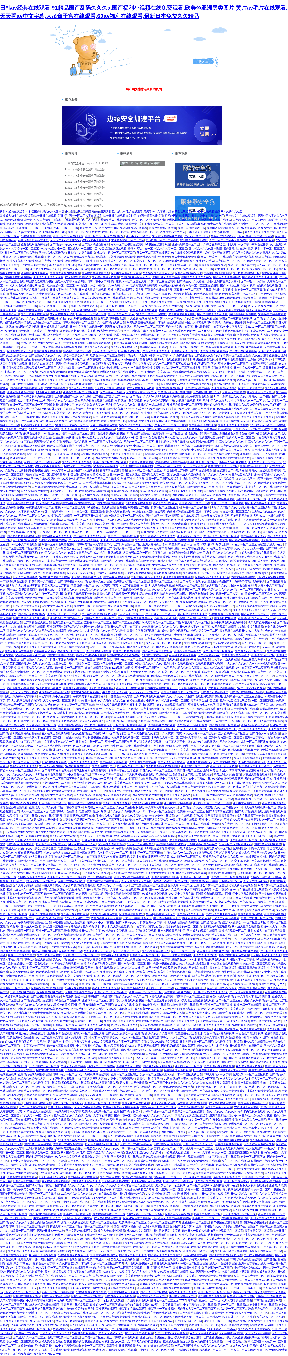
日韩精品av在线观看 (41, 363)
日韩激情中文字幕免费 (67, 979)
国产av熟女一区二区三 (255, 614)
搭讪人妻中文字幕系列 (96, 240)
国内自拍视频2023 (55, 388)
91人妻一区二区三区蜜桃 (44, 429)
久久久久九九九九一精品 (249, 548)
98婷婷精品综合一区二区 (55, 248)
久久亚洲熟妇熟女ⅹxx (60, 671)
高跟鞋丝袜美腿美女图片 (136, 277)
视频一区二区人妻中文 (241, 265)
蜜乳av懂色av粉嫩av (272, 708)
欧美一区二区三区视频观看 (139, 1062)
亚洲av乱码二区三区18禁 (215, 897)
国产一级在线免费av (112, 392)
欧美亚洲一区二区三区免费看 (108, 355)
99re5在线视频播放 (50, 815)
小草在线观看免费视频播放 (144, 367)
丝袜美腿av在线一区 (252, 454)
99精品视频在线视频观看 (243, 749)
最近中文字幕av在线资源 (70, 281)
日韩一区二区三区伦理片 (166, 507)
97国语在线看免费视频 (101, 507)
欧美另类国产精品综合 (159, 634)
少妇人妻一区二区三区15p (254, 507)
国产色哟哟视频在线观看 (89, 499)
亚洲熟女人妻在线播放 (118, 326)
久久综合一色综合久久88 (73, 355)
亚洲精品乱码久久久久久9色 (212, 577)
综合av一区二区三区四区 (250, 922)
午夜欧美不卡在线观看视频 (89, 696)
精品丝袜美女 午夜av (253, 659)
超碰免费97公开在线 (77, 380)
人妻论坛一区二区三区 (25, 248)
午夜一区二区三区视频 (260, 322)
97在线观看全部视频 (196, 306)
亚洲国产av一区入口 (194, 745)
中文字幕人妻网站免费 (104, 906)
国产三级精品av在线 (49, 955)
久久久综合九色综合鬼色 (96, 375)
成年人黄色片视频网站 (261, 622)
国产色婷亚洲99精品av (258, 778)
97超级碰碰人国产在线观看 (149, 511)
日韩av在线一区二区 (65, 1074)
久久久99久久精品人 (65, 1053)
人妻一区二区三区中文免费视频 (228, 240)
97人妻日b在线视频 (41, 856)
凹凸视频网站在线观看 (75, 1082)
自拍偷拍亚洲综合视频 (140, 700)
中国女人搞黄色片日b (198, 322)
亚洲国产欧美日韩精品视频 (193, 375)
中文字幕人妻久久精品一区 (58, 741)
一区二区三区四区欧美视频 (268, 700)
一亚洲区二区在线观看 (82, 433)
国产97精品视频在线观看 (234, 700)
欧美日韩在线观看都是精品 (119, 215)
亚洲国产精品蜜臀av (226, 1029)
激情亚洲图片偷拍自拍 (233, 433)
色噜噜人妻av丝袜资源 (186, 556)
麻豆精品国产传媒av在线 (22, 663)
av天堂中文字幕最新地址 (70, 343)
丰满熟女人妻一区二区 (165, 737)
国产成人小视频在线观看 (220, 499)
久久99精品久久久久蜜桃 (157, 301)
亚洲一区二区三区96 (268, 869)
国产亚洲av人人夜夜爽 (135, 523)
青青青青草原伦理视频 (106, 1049)
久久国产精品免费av (194, 786)
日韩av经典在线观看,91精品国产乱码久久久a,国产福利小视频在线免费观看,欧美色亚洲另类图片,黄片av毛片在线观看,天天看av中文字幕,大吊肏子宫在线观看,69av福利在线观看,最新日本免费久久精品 (121, 211)
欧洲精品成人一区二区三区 (40, 367)
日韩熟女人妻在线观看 (75, 269)
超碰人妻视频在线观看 (221, 334)
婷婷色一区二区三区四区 (91, 610)
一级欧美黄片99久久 (57, 310)
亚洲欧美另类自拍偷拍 (191, 906)
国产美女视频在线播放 (74, 914)
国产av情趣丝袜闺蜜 (232, 285)
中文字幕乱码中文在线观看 (55, 696)
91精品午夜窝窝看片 (224, 478)
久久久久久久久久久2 (178, 823)
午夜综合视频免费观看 (69, 347)
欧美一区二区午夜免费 (18, 1049)
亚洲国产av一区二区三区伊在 (158, 334)
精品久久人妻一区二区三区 (170, 248)
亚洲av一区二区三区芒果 (148, 938)
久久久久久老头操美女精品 (181, 938)
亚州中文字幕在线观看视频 (29, 638)
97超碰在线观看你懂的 (169, 774)
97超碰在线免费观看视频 (155, 556)
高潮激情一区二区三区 (20, 1062)
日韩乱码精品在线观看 (122, 256)
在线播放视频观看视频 (111, 433)
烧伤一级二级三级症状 (93, 1053)
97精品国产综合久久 (19, 819)
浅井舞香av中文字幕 (172, 232)
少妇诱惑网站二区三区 (20, 918)
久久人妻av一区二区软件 (201, 733)
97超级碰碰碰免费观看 (184, 412)
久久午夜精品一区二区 (264, 1000)
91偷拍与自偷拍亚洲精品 (66, 1004)
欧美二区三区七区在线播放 (84, 232)
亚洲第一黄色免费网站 (49, 975)
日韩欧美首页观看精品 (33, 265)
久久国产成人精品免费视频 (187, 474)
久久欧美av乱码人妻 (209, 1021)
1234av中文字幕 (122, 482)
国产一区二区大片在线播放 (58, 643)
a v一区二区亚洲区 (194, 466)
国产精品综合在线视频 (145, 593)
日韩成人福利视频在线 (271, 577)
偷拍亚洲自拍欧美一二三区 (201, 433)
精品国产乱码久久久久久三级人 (251, 252)
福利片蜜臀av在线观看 (154, 532)
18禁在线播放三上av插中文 (210, 721)
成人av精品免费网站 (51, 766)
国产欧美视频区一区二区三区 (148, 885)
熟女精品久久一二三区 (130, 766)
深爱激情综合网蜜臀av (214, 984)
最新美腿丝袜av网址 (183, 959)
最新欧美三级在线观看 (96, 412)
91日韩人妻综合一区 (154, 655)
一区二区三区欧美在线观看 (214, 684)
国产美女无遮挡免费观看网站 (123, 893)
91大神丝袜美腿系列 (109, 330)
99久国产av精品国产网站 (195, 417)
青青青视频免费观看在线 (79, 815)
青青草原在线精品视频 (212, 265)
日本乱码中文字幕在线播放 (171, 441)
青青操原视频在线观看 (47, 351)
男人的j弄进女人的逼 (115, 692)
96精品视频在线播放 (222, 380)
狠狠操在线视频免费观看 (234, 955)
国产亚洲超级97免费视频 (84, 560)
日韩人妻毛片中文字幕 (231, 310)
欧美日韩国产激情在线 (106, 569)
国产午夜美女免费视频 (212, 532)
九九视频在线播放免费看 (26, 700)
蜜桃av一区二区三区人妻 (131, 281)
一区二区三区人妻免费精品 (105, 441)
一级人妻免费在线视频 (183, 819)
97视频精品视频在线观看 (262, 285)
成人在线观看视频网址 (192, 223)
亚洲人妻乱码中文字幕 (260, 910)
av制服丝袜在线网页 (54, 433)
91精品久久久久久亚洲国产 (126, 454)
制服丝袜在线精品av (67, 873)
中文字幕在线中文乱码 (163, 552)
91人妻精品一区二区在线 (221, 634)
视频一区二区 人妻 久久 (122, 610)
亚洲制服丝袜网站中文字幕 (249, 848)
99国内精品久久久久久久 (19, 318)
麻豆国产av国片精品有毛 (105, 601)
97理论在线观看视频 (98, 651)
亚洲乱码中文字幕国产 (154, 412)
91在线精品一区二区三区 (52, 532)
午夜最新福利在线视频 (95, 873)
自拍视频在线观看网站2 (18, 753)
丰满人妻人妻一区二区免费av (126, 515)
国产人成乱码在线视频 (229, 864)
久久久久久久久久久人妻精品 (121, 708)
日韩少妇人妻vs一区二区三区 (207, 482)
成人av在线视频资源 (62, 314)
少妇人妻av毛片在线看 (225, 918)
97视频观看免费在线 (268, 959)
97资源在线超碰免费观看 (160, 848)
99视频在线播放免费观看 (30, 655)
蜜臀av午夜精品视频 (104, 380)
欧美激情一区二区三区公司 (127, 634)
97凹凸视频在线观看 (261, 240)
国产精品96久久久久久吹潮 (185, 491)
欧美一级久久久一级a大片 (113, 885)
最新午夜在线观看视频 (217, 273)
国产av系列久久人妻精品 (212, 560)
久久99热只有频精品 (90, 947)
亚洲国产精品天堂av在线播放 (164, 979)
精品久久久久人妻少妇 (177, 795)
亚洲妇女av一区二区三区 (241, 482)
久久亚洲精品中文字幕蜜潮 (136, 466)
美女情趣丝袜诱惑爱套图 (217, 758)
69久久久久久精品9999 (14, 564)
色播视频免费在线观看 (20, 392)
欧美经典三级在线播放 (140, 322)
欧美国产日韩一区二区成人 (224, 786)
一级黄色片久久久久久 (18, 380)
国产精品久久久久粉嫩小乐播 (195, 281)
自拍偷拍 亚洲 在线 (166, 618)
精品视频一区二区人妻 (135, 417)
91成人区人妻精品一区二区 (72, 425)
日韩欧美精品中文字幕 (204, 881)
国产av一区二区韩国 (269, 671)
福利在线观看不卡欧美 (81, 593)
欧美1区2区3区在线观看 (178, 540)
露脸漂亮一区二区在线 (259, 486)
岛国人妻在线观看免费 (134, 745)
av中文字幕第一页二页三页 (252, 667)
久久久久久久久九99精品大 (130, 967)
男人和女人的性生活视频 (117, 926)
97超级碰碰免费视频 (171, 285)
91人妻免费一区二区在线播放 (190, 832)
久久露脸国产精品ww (54, 560)
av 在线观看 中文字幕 (86, 293)
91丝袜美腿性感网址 (123, 717)
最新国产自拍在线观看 (126, 651)
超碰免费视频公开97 (19, 351)
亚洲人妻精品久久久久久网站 (70, 786)
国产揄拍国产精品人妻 (267, 782)
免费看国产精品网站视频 (76, 934)
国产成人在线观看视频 (243, 351)
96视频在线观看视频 (199, 384)
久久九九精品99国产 (223, 388)
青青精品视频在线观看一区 (113, 593)
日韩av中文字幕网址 (80, 1062)
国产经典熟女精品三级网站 (217, 922)
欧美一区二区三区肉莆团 (59, 893)
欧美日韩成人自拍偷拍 (63, 811)
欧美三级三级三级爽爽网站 (55, 338)
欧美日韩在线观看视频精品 (50, 215)
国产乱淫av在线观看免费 (178, 663)
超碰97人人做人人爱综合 (152, 717)
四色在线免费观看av (66, 963)
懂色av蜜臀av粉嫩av (197, 647)
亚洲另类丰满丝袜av (101, 688)
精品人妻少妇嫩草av (90, 265)
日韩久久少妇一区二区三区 (156, 770)
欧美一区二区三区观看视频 (169, 330)
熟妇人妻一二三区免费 (127, 548)
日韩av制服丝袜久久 (94, 840)
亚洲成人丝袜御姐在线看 (110, 388)
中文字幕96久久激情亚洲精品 (167, 753)
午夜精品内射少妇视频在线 (233, 458)
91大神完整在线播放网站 (96, 638)
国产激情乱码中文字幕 (179, 326)
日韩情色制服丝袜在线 (203, 901)
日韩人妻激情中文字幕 (63, 289)
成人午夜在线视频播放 (145, 338)
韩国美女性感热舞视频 (95, 626)
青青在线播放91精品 (261, 745)
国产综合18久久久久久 (113, 486)
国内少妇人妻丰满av (77, 1037)
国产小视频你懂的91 (153, 708)
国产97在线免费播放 (43, 478)
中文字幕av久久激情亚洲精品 (175, 355)
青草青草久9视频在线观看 (82, 486)
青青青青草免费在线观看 (65, 273)
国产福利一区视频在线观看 (117, 560)
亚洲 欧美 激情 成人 (215, 770)
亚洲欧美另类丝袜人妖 (20, 503)
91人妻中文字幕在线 (270, 721)
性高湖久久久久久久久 (230, 441)
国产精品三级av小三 (134, 585)
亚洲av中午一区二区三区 (254, 223)
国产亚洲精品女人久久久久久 (157, 536)
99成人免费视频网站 (104, 1041)
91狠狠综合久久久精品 (32, 877)
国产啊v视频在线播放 (52, 889)
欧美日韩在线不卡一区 (34, 910)
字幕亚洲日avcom (248, 334)
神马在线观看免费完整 (116, 795)
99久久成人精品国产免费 (132, 519)
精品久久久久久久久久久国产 (245, 943)
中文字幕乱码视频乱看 (113, 762)
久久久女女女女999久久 (160, 873)
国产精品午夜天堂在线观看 (88, 408)
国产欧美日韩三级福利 (220, 569)
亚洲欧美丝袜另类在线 (37, 437)
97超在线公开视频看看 (168, 306)
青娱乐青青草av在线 (247, 301)
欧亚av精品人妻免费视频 (84, 712)
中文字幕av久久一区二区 (246, 400)
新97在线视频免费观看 (169, 396)
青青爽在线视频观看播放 (189, 634)
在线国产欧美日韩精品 (153, 347)
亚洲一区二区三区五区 (149, 265)
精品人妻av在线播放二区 (73, 906)
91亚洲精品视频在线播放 (125, 527)
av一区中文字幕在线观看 (25, 544)
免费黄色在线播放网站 (60, 717)
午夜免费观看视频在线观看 (34, 922)
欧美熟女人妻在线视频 (215, 515)
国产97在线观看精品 (163, 906)
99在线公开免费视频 (205, 852)
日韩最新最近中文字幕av (209, 326)
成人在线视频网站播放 (134, 889)
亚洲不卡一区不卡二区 (80, 573)
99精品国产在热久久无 (131, 429)
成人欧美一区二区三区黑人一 (152, 1008)
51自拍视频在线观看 (138, 503)
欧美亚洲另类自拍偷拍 (233, 371)
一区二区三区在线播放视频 (185, 717)
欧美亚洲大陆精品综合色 (216, 610)
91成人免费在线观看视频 (121, 499)
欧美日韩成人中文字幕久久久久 (171, 318)
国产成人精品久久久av (143, 486)
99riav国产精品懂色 (114, 733)
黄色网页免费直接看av (34, 273)
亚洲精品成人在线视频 (109, 815)
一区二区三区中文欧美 (162, 1082)
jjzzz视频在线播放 (122, 667)
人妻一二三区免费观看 (188, 1074)
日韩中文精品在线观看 (160, 429)
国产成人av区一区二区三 (250, 651)
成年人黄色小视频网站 (175, 630)
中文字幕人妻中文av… (240, 326)
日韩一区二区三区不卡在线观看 (181, 671)
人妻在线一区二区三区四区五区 (228, 745)
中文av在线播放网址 (155, 840)
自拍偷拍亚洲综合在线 (235, 1062)
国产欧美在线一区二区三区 (58, 285)
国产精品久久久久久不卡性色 (27, 729)
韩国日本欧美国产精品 (13, 429)
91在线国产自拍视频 (67, 1000)
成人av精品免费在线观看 (219, 667)
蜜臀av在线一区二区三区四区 (228, 306)
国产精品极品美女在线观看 (252, 606)
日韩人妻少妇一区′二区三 (113, 310)
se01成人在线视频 (126, 1004)
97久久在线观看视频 (245, 897)
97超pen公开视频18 (147, 1058)
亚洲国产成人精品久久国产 (23, 643)
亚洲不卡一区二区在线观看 (98, 1000)
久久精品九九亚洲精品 (53, 663)
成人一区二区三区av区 (34, 811)
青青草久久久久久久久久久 (257, 417)
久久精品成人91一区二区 (211, 1058)
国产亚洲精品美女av (119, 445)
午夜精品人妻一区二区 (40, 507)
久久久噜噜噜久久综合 (111, 700)
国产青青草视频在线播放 (57, 770)
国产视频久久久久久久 (42, 355)
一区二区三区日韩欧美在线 (90, 515)
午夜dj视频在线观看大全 (160, 914)
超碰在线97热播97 (225, 618)
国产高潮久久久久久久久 (48, 380)
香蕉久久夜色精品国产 (98, 548)
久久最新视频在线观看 (228, 1041)
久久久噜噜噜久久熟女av (266, 297)
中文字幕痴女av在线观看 (256, 906)
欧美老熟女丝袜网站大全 (94, 491)
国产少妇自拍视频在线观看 (270, 1008)
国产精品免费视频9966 (64, 836)
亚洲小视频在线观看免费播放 (126, 289)
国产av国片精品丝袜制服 (157, 651)
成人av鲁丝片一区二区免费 (63, 334)
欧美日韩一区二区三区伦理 (95, 984)
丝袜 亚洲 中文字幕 (35, 412)
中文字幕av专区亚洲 (59, 869)
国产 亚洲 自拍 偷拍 (112, 306)
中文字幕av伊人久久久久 (57, 536)
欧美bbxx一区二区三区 (223, 601)
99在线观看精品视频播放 (147, 795)
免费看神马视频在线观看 (195, 659)
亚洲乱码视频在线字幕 (45, 601)
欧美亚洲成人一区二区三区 (116, 260)
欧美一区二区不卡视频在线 (90, 864)
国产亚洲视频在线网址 (137, 330)
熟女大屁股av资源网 (87, 671)
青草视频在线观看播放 (251, 1082)
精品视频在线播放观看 (112, 248)
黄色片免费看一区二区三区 (127, 240)
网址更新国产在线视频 (244, 515)
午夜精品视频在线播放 (55, 943)
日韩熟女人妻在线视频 (81, 252)
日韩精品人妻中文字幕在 (125, 626)
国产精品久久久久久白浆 (77, 462)
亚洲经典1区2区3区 (263, 655)
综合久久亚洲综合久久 (247, 758)
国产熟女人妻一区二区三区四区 (154, 790)
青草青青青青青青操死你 (220, 815)
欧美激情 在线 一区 (180, 544)
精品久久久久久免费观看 (94, 1025)
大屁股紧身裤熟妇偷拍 (197, 643)
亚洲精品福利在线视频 (140, 943)
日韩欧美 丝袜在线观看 (255, 1053)
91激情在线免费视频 (22, 992)
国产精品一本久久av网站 (65, 244)
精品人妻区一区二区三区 (41, 881)
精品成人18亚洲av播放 (141, 355)
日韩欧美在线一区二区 (147, 260)
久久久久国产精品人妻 (96, 979)
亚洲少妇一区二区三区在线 (115, 938)
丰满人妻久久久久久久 (156, 351)
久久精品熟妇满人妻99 (90, 404)
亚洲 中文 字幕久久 (211, 819)
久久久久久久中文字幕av (41, 675)
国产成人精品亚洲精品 (148, 540)
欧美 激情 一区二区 (38, 474)
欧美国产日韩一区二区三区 (257, 918)
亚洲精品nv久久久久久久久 (160, 223)
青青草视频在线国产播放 (217, 367)
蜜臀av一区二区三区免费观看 (168, 523)
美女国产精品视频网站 (246, 256)
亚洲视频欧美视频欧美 (142, 971)
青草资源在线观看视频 (187, 638)
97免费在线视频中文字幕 (106, 918)
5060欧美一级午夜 (11, 462)
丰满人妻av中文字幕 (73, 1066)
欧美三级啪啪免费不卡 (191, 228)
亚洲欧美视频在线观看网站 (23, 260)
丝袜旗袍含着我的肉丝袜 (15, 519)
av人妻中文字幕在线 (181, 893)
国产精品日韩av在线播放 (267, 449)
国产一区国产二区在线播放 (102, 478)
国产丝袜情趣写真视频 (96, 482)
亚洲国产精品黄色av (232, 421)
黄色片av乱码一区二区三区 (125, 864)
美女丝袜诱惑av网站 (30, 310)
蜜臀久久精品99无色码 (247, 404)
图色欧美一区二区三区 (192, 454)
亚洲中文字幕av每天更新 (126, 273)
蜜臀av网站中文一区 (140, 248)
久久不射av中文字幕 (121, 790)
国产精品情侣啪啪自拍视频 (246, 692)
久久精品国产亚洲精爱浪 (76, 1012)
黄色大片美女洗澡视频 (89, 1086)
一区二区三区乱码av (27, 770)
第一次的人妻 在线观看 (30, 421)
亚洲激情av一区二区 (102, 519)
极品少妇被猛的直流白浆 (269, 795)
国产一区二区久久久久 (32, 515)
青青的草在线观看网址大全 (162, 729)
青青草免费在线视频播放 (222, 223)
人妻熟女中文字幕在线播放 (214, 219)
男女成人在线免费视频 (249, 1066)
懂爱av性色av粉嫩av (259, 310)
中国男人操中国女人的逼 (223, 454)
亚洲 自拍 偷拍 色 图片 (94, 474)
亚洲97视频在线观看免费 (135, 564)
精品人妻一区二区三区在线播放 (181, 367)
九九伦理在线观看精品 (214, 351)
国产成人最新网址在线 (218, 404)
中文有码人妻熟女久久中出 (161, 807)
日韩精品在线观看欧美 (257, 1041)
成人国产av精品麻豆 (91, 721)
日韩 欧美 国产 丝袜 (84, 700)
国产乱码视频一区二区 (147, 293)
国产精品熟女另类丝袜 (245, 474)
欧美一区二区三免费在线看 (151, 606)
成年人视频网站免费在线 (139, 774)
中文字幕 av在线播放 (116, 577)
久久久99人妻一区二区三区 (265, 462)
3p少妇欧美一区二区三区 (252, 873)
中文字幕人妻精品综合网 (128, 638)
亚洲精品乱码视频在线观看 (47, 988)
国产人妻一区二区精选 (78, 466)
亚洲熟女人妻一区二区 (185, 351)
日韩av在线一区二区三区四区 (255, 236)
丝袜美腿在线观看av (16, 523)
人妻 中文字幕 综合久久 (137, 918)
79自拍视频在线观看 (250, 626)
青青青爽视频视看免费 (89, 597)
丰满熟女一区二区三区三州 (87, 511)
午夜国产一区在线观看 (139, 306)
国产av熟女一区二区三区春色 (62, 495)
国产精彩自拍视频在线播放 (127, 873)
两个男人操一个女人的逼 (93, 527)
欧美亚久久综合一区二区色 (159, 864)
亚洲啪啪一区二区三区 (105, 564)
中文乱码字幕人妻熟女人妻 (106, 363)
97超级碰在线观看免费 (225, 963)
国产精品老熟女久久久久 (260, 503)
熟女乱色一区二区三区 (260, 392)
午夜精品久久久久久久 (23, 766)
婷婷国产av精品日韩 (100, 996)
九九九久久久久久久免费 (260, 232)
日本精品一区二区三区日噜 (145, 852)
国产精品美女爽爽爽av (192, 334)
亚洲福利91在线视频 (59, 1033)
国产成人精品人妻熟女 (191, 1037)
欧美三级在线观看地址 (71, 848)
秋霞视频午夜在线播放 (217, 527)
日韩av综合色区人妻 (256, 704)
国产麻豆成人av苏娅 (30, 634)
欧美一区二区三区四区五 (22, 552)
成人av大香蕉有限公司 (18, 1041)
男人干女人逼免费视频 (225, 659)
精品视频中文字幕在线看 (22, 815)
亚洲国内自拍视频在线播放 (262, 343)
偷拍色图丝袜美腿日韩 (149, 823)
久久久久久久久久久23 (14, 979)
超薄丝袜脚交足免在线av (119, 265)
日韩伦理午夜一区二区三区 (196, 1041)
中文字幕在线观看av (115, 869)
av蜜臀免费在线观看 (161, 996)
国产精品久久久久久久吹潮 (249, 219)
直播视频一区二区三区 (98, 622)
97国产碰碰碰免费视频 (53, 540)
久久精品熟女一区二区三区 (172, 700)
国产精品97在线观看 (248, 569)
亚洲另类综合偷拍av (260, 359)
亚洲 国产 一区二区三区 (90, 445)
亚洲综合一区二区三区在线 (29, 708)
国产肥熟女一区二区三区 (262, 260)
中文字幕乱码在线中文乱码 (78, 503)
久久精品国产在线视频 (153, 860)
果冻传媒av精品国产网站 (109, 1029)
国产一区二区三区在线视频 (232, 1000)
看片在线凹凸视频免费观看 (37, 343)
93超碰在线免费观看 (260, 523)
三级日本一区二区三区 (188, 289)
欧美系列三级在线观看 (129, 688)
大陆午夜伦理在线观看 (217, 252)
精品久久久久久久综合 (105, 988)
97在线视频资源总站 (244, 1025)
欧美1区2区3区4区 (54, 232)
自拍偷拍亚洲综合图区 (197, 478)
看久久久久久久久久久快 (235, 449)
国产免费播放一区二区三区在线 (72, 569)
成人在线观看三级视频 (206, 823)
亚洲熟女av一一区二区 (262, 371)
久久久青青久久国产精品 (255, 396)
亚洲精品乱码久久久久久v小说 (62, 482)
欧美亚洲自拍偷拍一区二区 (20, 306)
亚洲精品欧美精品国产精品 (133, 507)
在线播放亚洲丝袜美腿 (247, 412)
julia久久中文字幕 (222, 647)
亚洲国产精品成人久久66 (41, 1016)
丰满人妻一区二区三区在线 (170, 425)
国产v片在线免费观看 (78, 417)
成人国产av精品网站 (96, 347)
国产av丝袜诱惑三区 (165, 1049)
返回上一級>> (78, 48)
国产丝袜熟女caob (209, 655)
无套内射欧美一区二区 (87, 338)
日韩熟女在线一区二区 (89, 741)
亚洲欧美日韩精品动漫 (111, 318)
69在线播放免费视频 (27, 610)
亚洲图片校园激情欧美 (230, 486)
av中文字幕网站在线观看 (196, 889)
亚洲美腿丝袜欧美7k (236, 597)
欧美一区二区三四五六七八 (249, 527)
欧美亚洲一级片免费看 (223, 766)
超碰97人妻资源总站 (250, 388)
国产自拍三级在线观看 (98, 725)
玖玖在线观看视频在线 (165, 569)
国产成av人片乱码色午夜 (219, 606)
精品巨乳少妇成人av (120, 1045)
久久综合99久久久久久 (158, 589)
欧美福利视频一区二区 (144, 232)
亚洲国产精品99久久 (263, 852)
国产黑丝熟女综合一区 (13, 355)
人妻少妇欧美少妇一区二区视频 (77, 367)
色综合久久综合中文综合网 (195, 618)
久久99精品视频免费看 (82, 318)
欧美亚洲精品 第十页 (212, 437)
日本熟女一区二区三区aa (33, 721)
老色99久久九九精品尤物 (83, 630)
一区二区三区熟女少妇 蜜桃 (117, 819)
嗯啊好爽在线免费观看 (186, 515)
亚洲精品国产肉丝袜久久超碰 (73, 396)
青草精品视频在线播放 (34, 289)
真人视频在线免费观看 (142, 930)
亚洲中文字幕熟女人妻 (246, 803)
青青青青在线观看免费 (113, 470)
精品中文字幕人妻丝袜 (181, 560)
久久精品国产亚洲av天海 (158, 273)
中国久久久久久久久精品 (196, 277)
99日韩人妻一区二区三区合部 (221, 536)
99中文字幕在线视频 (243, 577)
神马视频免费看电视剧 (203, 359)
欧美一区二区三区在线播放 (202, 285)
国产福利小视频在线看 (108, 1062)
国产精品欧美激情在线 (50, 1070)
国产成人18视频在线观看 (202, 930)
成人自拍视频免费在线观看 (162, 766)
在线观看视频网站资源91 (33, 240)
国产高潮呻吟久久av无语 (212, 314)
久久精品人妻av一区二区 (264, 445)
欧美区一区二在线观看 (189, 585)
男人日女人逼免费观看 (133, 1082)
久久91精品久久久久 (217, 585)
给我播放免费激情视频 (100, 799)
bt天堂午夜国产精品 (80, 552)
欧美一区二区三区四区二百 (109, 449)
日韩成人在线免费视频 (37, 959)
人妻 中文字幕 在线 (30, 232)
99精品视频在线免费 (48, 774)
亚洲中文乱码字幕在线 (177, 803)
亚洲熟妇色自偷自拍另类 (182, 219)
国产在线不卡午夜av (158, 515)
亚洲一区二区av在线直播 (68, 236)
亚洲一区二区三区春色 (58, 256)
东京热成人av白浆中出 (30, 1021)
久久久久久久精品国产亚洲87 (251, 610)
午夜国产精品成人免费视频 (123, 655)
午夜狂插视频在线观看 (218, 429)
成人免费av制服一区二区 (262, 832)
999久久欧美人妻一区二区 (181, 265)
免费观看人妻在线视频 (226, 417)
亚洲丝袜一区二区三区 (194, 766)
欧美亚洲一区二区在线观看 (142, 1029)
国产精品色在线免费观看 (241, 215)
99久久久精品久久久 (224, 507)
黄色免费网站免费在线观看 (144, 449)
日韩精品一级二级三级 (89, 223)
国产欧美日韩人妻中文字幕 (23, 408)
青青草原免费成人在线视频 (90, 256)
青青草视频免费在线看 (18, 651)
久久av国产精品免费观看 (110, 322)
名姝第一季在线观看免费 (123, 770)
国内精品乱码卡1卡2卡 (114, 1070)
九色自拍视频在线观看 (167, 573)
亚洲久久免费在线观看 (196, 934)
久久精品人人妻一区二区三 (63, 614)
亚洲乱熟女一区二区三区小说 (81, 955)
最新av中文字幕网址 (56, 470)
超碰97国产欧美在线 (247, 647)
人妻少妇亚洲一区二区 (194, 729)
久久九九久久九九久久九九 (55, 297)
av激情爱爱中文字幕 (120, 696)
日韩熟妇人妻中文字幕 (233, 1070)
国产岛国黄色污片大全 (155, 951)
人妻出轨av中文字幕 (197, 388)
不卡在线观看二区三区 (174, 297)
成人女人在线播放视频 (215, 671)
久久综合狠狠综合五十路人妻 (218, 244)
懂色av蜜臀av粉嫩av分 (196, 918)
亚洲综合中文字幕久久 (187, 651)
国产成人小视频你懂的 (61, 445)
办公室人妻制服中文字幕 (221, 914)
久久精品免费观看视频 (252, 384)
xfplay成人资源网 (265, 663)
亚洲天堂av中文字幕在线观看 (132, 877)
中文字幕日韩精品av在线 (91, 1045)
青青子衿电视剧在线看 (212, 827)
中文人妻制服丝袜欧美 (171, 762)
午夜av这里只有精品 (223, 236)
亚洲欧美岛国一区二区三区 (16, 704)
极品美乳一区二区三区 (76, 351)
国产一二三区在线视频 (127, 622)
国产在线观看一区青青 (168, 466)
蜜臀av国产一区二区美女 (19, 417)
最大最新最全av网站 (48, 503)
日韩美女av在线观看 (146, 482)
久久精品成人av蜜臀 (243, 671)
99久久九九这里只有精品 (25, 585)
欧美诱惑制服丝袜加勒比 (94, 811)
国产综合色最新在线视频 (270, 947)
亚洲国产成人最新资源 (84, 470)
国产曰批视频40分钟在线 (121, 721)
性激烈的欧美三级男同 (216, 926)
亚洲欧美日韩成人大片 (162, 1037)
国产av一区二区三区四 (76, 745)
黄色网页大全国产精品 (55, 585)
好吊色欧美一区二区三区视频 (80, 392)
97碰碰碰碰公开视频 (16, 330)
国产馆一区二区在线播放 (125, 474)
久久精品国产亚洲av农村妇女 (85, 832)
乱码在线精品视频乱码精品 (23, 223)
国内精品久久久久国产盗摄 (205, 248)
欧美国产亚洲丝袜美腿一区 (223, 228)
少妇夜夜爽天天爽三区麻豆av (105, 359)
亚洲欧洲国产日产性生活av (66, 618)
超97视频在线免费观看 (233, 359)
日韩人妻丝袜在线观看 (162, 281)
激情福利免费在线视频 (208, 597)
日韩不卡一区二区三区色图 (92, 717)
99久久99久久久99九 (274, 975)
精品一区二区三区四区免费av (171, 363)
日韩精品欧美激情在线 (61, 655)
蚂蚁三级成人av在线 (171, 310)
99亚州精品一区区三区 (204, 1078)
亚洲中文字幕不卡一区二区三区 (180, 692)
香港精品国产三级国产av (155, 832)
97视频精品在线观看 (59, 515)
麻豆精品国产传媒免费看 (253, 491)
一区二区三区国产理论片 (123, 860)
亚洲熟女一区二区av (65, 1025)
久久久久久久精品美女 (140, 844)
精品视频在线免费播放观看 (58, 223)
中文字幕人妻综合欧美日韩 (95, 959)
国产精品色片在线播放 (31, 614)
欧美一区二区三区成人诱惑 (37, 347)
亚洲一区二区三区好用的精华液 (262, 1049)
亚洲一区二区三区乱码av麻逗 (108, 647)
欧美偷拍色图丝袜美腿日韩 (174, 392)
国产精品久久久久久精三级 (89, 536)
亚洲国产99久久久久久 (156, 527)
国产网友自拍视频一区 (183, 532)
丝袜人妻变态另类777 (191, 519)
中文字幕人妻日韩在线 (114, 955)
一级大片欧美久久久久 (188, 301)
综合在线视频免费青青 (153, 491)
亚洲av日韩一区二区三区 (233, 363)
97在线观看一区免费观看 (36, 236)
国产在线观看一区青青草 (224, 725)
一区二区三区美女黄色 (21, 938)
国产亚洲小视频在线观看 (219, 1066)
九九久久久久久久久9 (240, 663)
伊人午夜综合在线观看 (65, 454)
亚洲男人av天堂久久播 (162, 519)
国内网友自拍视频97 (243, 585)
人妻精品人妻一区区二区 (141, 392)
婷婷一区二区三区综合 (258, 593)
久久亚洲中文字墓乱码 (89, 893)
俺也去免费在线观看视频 (111, 704)
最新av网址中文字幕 (106, 889)
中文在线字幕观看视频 (205, 449)
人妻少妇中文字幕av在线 (195, 778)
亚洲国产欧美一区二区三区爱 (185, 404)
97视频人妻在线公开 (134, 753)
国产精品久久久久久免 (50, 417)
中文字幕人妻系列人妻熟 (91, 1078)
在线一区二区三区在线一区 (26, 404)
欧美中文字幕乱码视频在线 (143, 630)
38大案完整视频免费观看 (167, 236)
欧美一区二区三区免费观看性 (164, 478)
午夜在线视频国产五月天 (154, 856)
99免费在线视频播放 (105, 466)
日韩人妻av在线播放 (25, 577)
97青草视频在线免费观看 (256, 228)
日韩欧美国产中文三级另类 (266, 597)
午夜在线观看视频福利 (124, 856)
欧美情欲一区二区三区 (53, 803)
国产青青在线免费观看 (37, 622)
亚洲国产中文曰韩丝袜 (118, 597)
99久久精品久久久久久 (82, 844)
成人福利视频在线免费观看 (183, 922)
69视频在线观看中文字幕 (170, 462)
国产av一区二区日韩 (196, 236)
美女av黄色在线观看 (161, 815)
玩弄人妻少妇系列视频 (26, 885)
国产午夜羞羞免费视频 (106, 417)
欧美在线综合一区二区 (173, 482)
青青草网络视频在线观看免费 (186, 860)
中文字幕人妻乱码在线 (220, 1037)
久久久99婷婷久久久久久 (218, 301)
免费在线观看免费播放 (34, 244)
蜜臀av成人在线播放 (33, 445)
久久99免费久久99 (117, 285)
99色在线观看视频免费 (118, 297)
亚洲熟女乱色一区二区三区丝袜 (212, 803)
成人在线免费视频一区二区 (69, 359)
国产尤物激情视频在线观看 (246, 992)
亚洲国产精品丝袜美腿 (94, 454)
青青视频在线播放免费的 (83, 371)
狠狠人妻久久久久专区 (62, 265)
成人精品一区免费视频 (271, 560)
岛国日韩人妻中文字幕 (166, 277)
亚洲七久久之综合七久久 (45, 269)
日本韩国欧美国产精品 (171, 930)
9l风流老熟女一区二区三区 (158, 622)
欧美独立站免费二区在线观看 (261, 786)
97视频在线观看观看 (157, 244)
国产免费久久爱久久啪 (208, 355)
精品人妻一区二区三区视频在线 (231, 375)
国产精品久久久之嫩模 (220, 519)
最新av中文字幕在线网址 (189, 548)
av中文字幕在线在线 (166, 601)
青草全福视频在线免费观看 (90, 770)
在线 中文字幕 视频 (183, 749)
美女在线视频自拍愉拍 (254, 856)
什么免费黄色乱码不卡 (71, 478)
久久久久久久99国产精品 (65, 840)
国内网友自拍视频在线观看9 (75, 1029)
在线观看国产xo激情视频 (232, 470)
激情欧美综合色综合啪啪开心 (30, 618)
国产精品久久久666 (206, 371)
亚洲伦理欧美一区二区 (185, 244)
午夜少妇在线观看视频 (55, 260)
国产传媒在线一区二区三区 (199, 573)
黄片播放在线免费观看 (128, 400)
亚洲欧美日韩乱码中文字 (59, 404)
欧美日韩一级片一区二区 (92, 790)
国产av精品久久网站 (81, 388)
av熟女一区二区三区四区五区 (42, 462)
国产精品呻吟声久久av (206, 392)
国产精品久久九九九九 (216, 400)
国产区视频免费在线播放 (46, 996)
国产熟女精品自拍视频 (95, 244)
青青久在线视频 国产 (149, 1078)
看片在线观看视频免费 (202, 712)
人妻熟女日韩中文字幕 (145, 384)
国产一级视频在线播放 (34, 314)
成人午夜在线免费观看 (105, 277)
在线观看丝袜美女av (126, 836)
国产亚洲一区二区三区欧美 (216, 1004)
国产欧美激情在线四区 (202, 425)
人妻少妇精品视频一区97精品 (81, 819)
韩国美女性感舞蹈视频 (194, 240)
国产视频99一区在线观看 (97, 334)
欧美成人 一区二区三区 (14, 269)
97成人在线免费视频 (154, 893)
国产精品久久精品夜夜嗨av (268, 458)
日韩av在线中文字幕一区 (75, 523)
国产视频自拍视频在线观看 (130, 228)
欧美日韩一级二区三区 (188, 770)
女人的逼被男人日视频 (116, 338)
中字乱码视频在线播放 (21, 532)
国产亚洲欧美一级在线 (18, 322)
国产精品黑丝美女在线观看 (37, 1000)
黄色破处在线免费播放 (50, 992)
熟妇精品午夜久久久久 (124, 1025)
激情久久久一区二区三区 (251, 499)
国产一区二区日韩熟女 (201, 330)
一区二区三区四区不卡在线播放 (69, 778)
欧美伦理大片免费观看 (144, 285)
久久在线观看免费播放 (266, 355)
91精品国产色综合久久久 (146, 577)
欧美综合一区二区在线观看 (107, 269)
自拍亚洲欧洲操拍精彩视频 (26, 1008)
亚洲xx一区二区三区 (91, 556)
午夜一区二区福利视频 (196, 507)
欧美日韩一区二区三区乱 (91, 314)
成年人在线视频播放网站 (25, 285)
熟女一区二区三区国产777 (250, 589)
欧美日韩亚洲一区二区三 (202, 462)
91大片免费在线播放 (271, 515)
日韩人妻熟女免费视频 (63, 659)
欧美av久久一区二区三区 (108, 1012)
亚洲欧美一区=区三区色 (194, 877)
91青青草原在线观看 (141, 462)
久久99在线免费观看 (155, 758)
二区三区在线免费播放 (245, 938)
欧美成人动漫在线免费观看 (16, 215)
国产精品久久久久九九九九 (63, 860)
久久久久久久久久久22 (35, 758)
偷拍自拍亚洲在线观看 (31, 626)
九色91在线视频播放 (102, 429)
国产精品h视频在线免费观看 (99, 614)
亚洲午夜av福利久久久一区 (81, 1070)
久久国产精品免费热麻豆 (203, 421)
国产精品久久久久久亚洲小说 (260, 277)
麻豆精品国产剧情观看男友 (63, 729)
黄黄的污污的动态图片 (254, 725)
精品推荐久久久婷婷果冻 (234, 852)
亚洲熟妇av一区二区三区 (168, 433)
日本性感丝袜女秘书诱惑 (163, 343)
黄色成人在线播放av (199, 762)
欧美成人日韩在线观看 (29, 823)
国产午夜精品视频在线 (24, 803)
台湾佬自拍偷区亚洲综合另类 (242, 975)
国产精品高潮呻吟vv (57, 511)
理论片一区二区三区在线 (184, 347)
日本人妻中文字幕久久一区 (207, 215)
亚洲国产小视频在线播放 (170, 943)
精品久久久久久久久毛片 (225, 552)
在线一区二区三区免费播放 (215, 412)
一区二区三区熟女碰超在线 (262, 741)
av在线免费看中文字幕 (182, 655)
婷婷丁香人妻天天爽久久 (250, 519)
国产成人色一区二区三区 (231, 260)
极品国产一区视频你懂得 (123, 536)
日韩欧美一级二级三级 (42, 581)
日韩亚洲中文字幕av (152, 922)
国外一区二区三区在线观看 (227, 503)
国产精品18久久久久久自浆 (32, 1004)
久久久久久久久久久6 (191, 1082)
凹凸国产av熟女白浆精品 (151, 560)
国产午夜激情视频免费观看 (216, 347)
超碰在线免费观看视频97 (195, 1053)
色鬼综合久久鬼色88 (264, 511)
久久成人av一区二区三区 (144, 692)
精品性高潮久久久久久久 (22, 593)
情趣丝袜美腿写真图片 (243, 314)
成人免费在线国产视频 (128, 758)
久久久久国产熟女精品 (23, 692)
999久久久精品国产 (77, 918)
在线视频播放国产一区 (223, 729)
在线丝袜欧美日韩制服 (66, 437)
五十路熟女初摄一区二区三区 (54, 293)
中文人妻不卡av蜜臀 (77, 564)
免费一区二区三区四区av (218, 651)
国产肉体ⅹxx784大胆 (232, 741)
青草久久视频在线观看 (223, 967)
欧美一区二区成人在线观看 (110, 462)
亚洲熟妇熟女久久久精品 (143, 421)
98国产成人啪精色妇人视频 (21, 297)
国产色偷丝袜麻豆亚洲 (162, 967)
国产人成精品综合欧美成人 (212, 708)
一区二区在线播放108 (39, 963)
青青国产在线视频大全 (253, 466)
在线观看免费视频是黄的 (171, 844)
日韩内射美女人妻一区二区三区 (104, 618)
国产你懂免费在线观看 (244, 708)
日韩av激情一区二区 (104, 351)
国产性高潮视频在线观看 (189, 799)
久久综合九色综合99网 (29, 795)
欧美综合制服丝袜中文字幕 (79, 330)
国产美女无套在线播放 (227, 277)
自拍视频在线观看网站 (18, 277)
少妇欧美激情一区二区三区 (246, 840)
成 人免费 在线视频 (138, 318)
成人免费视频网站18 (77, 277)
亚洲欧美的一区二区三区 (68, 622)
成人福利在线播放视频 (107, 552)
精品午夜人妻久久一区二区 (192, 622)
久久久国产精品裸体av (228, 807)
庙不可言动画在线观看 (212, 869)
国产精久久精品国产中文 (174, 458)
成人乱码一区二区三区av (186, 856)
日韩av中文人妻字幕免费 (157, 548)
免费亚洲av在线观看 (202, 441)
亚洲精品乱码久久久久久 (19, 975)
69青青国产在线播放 (261, 1070)
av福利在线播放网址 (22, 384)
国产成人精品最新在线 (249, 811)
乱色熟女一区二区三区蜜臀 (34, 749)
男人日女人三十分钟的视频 (96, 836)
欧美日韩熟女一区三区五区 (65, 412)
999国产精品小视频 (27, 326)
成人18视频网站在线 (131, 778)
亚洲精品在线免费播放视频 (34, 1074)
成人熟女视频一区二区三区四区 (116, 252)
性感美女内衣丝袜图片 (48, 753)
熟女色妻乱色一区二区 (259, 330)
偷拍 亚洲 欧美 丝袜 (202, 260)
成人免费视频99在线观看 (257, 552)
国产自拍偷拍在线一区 (246, 273)
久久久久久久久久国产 (180, 696)
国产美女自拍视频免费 (185, 680)
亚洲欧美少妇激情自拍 (84, 260)
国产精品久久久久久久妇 (120, 404)
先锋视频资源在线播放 (162, 228)
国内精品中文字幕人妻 (138, 363)
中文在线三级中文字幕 (156, 959)
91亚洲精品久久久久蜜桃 (67, 301)
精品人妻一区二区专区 (262, 1078)
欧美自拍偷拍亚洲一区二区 (122, 556)
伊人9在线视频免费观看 (19, 832)
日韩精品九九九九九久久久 (98, 437)
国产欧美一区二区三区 (106, 934)
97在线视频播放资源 (48, 392)
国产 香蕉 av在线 (190, 581)
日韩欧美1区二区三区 (131, 614)
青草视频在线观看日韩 (233, 630)
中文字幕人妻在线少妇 (100, 848)
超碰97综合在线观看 (179, 721)
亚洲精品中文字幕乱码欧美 (240, 893)
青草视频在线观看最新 (95, 273)
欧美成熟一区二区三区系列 (222, 860)
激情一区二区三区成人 (164, 581)
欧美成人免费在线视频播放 (228, 322)
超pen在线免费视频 (260, 306)
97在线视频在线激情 (77, 766)
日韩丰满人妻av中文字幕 (194, 626)
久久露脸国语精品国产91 (217, 581)
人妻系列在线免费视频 (169, 322)
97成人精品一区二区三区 (261, 269)
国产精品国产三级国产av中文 (110, 396)
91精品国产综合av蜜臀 (90, 285)
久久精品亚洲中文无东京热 (211, 540)
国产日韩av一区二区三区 (160, 614)
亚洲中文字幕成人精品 (194, 737)
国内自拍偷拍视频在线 (37, 359)
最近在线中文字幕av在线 (266, 1021)
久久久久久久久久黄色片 (48, 277)
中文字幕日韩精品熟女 (179, 597)
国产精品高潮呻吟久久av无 (153, 256)
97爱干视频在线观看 (16, 996)
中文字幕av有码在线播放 (253, 244)
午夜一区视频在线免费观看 (129, 375)
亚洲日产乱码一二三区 (126, 951)
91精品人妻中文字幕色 (241, 959)
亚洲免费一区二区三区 (90, 680)
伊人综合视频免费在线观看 (37, 396)
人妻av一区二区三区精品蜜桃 (43, 745)
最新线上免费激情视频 (29, 597)
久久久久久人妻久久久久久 (137, 934)
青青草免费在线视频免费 (178, 1086)
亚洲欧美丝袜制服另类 (115, 671)
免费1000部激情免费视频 (249, 581)
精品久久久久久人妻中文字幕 (38, 647)
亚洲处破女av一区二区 (181, 708)
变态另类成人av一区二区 (137, 601)
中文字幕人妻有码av (240, 1008)
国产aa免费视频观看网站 (22, 589)
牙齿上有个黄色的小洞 (272, 351)
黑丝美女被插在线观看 (98, 967)
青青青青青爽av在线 (172, 338)
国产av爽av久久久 (127, 922)
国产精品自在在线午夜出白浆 (42, 449)
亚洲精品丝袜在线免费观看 (114, 219)
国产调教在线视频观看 (96, 827)
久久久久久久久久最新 (217, 1025)
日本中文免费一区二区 (247, 367)
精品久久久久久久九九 (60, 1086)
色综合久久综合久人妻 (31, 1078)
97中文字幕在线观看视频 (165, 786)
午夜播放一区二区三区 (30, 228)
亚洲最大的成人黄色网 (202, 704)
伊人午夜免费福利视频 (52, 371)
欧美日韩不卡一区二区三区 (61, 228)
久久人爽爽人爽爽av (108, 585)
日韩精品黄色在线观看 (158, 799)
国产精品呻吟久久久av (259, 338)
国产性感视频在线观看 (230, 330)
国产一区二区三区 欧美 (135, 569)
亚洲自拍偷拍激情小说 (189, 429)
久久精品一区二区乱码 (26, 560)
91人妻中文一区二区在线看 (159, 811)
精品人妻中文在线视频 (98, 581)
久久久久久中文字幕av (18, 441)
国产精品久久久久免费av (47, 519)
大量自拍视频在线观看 (124, 491)
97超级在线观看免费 (48, 688)
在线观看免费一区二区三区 (79, 219)
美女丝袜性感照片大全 (112, 367)
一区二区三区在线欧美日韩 (129, 725)
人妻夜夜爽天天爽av (30, 511)
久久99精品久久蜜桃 (112, 630)
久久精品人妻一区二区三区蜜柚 (66, 877)
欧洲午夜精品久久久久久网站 (36, 667)
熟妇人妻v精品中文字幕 (90, 655)
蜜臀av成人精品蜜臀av (14, 1029)
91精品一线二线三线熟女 (180, 782)
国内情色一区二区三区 (260, 712)
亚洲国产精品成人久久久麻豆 (126, 643)
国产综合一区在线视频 (231, 712)
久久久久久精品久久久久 (264, 408)
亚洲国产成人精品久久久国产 (115, 1058)
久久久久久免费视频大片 (257, 564)
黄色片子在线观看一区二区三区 (130, 737)
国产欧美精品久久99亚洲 (187, 527)
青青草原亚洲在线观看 (143, 310)
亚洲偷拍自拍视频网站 (209, 893)
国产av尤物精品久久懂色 (83, 540)
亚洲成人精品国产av (236, 819)
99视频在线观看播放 (224, 1016)
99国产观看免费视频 (150, 215)
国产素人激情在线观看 (18, 219)
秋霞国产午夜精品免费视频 (235, 318)
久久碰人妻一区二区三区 (259, 675)
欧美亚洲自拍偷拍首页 (198, 564)
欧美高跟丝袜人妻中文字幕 (84, 684)
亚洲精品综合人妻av (226, 281)
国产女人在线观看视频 (170, 647)
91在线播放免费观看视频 (186, 252)
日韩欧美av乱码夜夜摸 (267, 844)
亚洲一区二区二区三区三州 (52, 930)
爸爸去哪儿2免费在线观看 (140, 359)
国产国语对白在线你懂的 (238, 248)
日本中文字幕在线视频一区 (86, 326)
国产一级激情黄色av (251, 1016)
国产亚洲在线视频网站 (34, 491)
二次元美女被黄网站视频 (59, 597)
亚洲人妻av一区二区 (180, 885)
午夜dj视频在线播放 (67, 375)
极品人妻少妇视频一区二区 (165, 1016)
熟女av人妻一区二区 (22, 293)
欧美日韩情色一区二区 (219, 799)
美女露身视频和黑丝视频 (184, 610)
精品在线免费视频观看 (248, 347)
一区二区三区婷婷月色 (118, 1086)
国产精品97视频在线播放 (244, 540)
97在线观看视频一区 (120, 606)
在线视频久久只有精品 (144, 712)
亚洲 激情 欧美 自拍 (200, 523)
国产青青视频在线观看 (87, 795)
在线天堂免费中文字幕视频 (219, 289)
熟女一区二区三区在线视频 (153, 252)
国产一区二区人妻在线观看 (85, 215)
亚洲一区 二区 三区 (38, 454)
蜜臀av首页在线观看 (260, 433)
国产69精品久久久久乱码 (164, 889)
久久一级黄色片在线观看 (216, 256)
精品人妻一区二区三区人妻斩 (196, 864)
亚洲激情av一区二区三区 (145, 955)
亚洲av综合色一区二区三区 (145, 470)
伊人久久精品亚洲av (65, 959)
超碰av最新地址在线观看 (154, 1004)
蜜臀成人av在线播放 (75, 688)
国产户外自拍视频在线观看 (97, 400)
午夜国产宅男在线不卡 (71, 881)
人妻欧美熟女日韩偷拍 (133, 1016)
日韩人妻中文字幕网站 (101, 281)
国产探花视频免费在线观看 (48, 486)
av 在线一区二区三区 (244, 544)
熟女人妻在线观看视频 (130, 1000)
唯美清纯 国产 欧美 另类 (193, 552)
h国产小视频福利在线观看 (49, 573)
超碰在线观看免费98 (97, 667)
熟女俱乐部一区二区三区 (198, 269)
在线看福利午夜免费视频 (46, 330)
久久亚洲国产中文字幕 (152, 371)
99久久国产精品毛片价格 (234, 297)
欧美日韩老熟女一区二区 (223, 466)
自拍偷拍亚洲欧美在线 (29, 495)
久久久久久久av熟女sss (88, 297)
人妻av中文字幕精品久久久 (98, 729)
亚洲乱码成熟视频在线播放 (156, 1025)
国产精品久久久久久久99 (217, 589)
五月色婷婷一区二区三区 (41, 725)
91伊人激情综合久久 (226, 396)
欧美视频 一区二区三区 (69, 667)
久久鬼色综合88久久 (203, 458)
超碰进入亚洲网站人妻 (231, 573)
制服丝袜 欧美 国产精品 (218, 717)
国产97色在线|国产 (225, 384)
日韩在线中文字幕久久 (26, 606)
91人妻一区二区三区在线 (151, 314)
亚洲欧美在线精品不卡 (188, 273)
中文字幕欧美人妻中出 (251, 934)
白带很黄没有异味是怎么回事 (212, 544)
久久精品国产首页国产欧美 (255, 478)
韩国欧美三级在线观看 (164, 659)
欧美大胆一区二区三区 (235, 823)
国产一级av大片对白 (253, 281)
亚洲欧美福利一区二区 (264, 823)
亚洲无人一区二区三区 (104, 1016)
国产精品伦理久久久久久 (192, 614)
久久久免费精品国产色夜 (159, 400)
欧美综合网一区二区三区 (100, 807)
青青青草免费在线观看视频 (245, 770)
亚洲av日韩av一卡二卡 (106, 523)
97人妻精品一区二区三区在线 (268, 425)
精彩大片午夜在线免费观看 (96, 228)
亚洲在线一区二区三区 (47, 322)
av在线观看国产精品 (179, 371)
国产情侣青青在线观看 (44, 523)
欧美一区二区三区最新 (251, 289)
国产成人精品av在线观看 (261, 421)
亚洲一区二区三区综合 (125, 1074)
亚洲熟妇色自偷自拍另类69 (255, 601)
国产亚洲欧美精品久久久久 (60, 527)
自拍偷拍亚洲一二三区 (185, 984)
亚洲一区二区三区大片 (167, 269)
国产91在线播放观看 (146, 297)
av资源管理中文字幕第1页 (193, 380)
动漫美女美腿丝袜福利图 (51, 318)
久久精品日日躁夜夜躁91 (192, 725)
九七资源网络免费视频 (40, 375)
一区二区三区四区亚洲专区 (185, 606)
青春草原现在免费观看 (226, 836)
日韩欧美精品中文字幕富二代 (94, 544)
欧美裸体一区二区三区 (191, 811)
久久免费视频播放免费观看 (16, 712)
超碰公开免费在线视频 (242, 560)
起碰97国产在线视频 (177, 215)
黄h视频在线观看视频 (205, 318)
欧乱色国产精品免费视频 (177, 293)
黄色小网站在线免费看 (161, 375)
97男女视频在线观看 (162, 380)
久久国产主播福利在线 (130, 807)
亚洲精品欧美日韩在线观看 (23, 943)
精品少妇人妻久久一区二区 (37, 425)
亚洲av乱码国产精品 (65, 556)
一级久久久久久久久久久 (83, 762)
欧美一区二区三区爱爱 (237, 355)
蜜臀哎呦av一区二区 (263, 819)
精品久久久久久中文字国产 (130, 996)
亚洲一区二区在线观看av (76, 449)
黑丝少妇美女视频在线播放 (194, 836)
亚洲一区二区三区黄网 (118, 741)
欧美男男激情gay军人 (272, 984)
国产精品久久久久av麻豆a (63, 400)
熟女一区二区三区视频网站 (235, 844)
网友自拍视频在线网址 (169, 388)
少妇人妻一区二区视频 (101, 1066)
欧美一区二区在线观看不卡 (148, 219)
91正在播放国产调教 (175, 470)
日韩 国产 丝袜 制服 (203, 408)
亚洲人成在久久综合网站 (22, 889)
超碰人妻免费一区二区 (204, 630)
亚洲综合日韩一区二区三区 (210, 885)
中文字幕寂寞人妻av (253, 536)
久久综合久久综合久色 (34, 778)
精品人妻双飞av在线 (38, 548)
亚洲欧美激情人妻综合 (129, 799)
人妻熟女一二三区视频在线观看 (230, 877)
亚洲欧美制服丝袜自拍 (79, 384)
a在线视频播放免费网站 (153, 610)
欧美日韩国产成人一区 (23, 926)
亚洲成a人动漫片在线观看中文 (123, 223)
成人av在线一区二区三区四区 (164, 643)
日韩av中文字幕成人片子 (116, 293)
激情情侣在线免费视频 (75, 429)
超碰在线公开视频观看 (74, 601)
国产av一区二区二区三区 (272, 265)
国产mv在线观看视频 (214, 495)
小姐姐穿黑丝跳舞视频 (127, 959)
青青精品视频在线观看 (211, 959)
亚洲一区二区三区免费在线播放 (104, 236)
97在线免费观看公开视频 (54, 577)
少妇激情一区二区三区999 (223, 906)
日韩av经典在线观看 (83, 310)
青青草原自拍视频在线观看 (145, 1070)
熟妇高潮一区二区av (230, 232)
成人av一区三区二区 (84, 248)
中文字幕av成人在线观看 (202, 338)
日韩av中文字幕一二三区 (107, 774)
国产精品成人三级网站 (52, 252)
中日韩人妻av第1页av (121, 314)
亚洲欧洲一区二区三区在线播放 (243, 696)
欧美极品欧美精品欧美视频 (145, 869)
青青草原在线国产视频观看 (244, 495)
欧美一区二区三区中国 (116, 232)
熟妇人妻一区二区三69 (68, 856)
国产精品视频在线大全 (124, 347)
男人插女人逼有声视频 (172, 486)
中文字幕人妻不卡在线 (177, 741)
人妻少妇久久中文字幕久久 (66, 758)
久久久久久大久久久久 (124, 749)
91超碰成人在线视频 (196, 979)
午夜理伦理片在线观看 (263, 363)
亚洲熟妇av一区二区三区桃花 (251, 429)
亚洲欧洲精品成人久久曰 (125, 301)
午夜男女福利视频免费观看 (58, 897)
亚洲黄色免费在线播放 (159, 289)
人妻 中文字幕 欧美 (233, 392)
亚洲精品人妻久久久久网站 (31, 840)
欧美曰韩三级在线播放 (61, 1045)
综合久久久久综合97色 (212, 1008)
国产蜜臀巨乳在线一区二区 (177, 1058)
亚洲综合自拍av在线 (173, 384)
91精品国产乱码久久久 (165, 675)
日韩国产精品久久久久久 (266, 955)
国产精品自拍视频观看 (13, 799)
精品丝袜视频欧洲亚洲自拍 (130, 343)
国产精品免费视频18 (199, 753)
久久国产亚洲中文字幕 (49, 1037)
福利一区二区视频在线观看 (127, 244)
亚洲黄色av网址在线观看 (155, 495)
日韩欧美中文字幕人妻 (62, 947)
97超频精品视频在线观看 (147, 803)
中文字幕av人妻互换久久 (167, 564)
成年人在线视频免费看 (140, 388)
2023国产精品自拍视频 (47, 219)
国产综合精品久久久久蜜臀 (87, 1008)
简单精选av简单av (45, 651)
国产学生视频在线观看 (95, 495)
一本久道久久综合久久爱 (202, 232)
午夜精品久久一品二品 (177, 852)
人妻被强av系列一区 (135, 552)
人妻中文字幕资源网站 (121, 1078)
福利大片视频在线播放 (164, 417)
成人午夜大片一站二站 (31, 400)
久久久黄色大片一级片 (97, 951)
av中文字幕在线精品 (245, 684)
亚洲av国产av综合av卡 (27, 499)
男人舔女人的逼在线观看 (50, 832)
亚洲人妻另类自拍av (231, 338)
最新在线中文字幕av (199, 1029)
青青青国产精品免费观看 (249, 717)
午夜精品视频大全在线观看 (69, 922)
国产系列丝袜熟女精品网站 (34, 569)
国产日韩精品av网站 (70, 581)
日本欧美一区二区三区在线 (162, 240)
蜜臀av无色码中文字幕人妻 (162, 778)
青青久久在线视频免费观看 (265, 470)
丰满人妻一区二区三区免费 (20, 371)
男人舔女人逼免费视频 (226, 643)
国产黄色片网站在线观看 (265, 733)
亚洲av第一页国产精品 (103, 778)
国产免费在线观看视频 (63, 910)
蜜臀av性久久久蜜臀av (203, 297)
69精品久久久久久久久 (53, 552)
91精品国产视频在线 (138, 433)
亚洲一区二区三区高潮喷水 (58, 610)
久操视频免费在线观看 (161, 725)
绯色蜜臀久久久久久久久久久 (160, 626)
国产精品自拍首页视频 (20, 844)
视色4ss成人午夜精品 (223, 996)
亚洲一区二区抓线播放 (138, 269)
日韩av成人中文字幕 (260, 930)
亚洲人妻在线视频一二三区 (230, 523)
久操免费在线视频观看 (119, 1008)
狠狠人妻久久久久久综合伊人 (254, 979)
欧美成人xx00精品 (127, 437)
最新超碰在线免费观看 (59, 421)
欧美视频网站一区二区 (147, 1086)
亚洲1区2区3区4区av (203, 363)
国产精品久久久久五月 (190, 914)
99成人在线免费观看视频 (173, 359)
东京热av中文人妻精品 (101, 922)
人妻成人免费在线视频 (138, 573)
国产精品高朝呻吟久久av (153, 499)
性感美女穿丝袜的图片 (233, 462)
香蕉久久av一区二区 (96, 301)
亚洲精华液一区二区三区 (194, 503)
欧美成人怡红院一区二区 (212, 782)
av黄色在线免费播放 (148, 408)
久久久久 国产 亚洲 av (105, 745)
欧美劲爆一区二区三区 (242, 293)
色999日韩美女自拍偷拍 (56, 408)
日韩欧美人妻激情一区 (139, 618)
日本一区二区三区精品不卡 (20, 252)
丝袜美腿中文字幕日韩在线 (182, 897)
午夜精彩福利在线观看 (141, 704)
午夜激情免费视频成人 (193, 601)
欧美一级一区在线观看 (144, 947)
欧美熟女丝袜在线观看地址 (50, 712)
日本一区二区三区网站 (125, 412)
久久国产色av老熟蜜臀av (65, 240)
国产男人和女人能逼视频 (191, 873)
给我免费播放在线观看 (242, 885)
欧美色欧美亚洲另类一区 (213, 840)
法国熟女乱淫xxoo (230, 881)
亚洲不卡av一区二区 (138, 236)
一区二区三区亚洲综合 (63, 984)
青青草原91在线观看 (213, 556)
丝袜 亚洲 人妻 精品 (30, 527)
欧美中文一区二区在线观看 (90, 606)
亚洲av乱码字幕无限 (36, 790)
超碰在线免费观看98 (99, 343)
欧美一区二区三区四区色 (78, 458)
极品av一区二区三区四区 (200, 310)
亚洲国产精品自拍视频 (47, 441)
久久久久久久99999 (218, 474)
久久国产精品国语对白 (113, 901)
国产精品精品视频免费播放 (196, 343)
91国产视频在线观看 (30, 256)
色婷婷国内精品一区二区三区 (131, 581)
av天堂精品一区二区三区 (33, 967)
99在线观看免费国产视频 (110, 458)
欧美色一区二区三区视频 (59, 634)
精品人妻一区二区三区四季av (105, 675)
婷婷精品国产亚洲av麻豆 (133, 380)
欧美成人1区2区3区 (38, 301)
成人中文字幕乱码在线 (26, 741)
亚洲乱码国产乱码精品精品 (20, 338)
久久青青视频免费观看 (185, 256)
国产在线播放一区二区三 (54, 306)
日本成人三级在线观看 (92, 289)
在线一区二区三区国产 (236, 511)
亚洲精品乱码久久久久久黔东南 (154, 1033)
